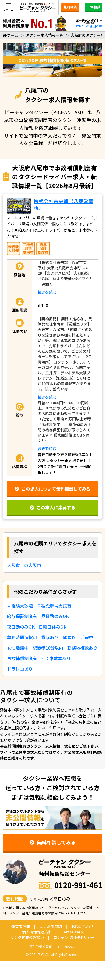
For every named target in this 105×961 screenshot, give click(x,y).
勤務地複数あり (82, 647)
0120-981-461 (78, 885)
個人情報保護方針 (37, 932)
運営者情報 (20, 926)
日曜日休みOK (52, 626)
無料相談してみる (56, 842)
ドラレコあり (20, 668)
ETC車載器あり (56, 658)
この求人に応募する (56, 507)
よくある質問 (50, 926)
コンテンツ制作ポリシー (74, 937)
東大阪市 (32, 565)
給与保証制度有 (22, 616)
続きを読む (47, 292)
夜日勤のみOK (21, 626)
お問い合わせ (82, 926)
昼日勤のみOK (55, 616)
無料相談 (70, 7)
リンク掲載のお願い (27, 937)
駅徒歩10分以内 (48, 647)
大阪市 (13, 565)
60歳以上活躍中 (77, 637)
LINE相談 (93, 7)
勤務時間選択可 (22, 637)
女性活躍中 (18, 647)
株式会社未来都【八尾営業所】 (63, 204)
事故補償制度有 (22, 658)
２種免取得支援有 (54, 605)
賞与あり (49, 637)
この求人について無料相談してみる (56, 488)
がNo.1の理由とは (89, 25)
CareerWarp (72, 932)
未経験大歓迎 (20, 605)
